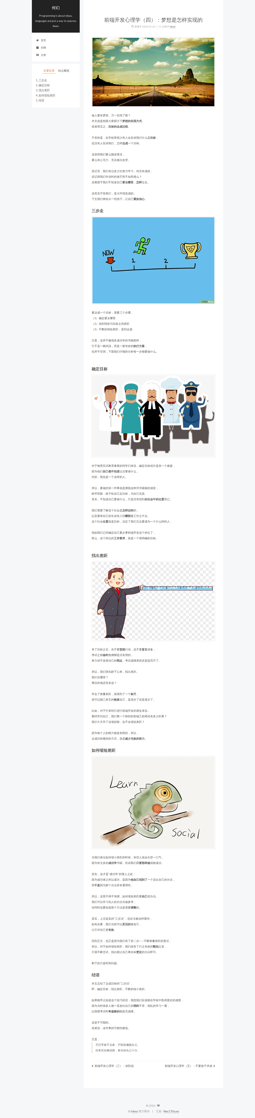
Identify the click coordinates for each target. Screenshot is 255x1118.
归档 (43, 47)
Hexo (134, 1111)
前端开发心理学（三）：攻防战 (114, 1065)
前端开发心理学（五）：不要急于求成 (188, 1065)
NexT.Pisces (171, 1111)
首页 (43, 40)
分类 (43, 55)
